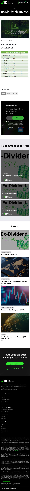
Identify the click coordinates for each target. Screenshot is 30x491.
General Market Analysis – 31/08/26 (13, 310)
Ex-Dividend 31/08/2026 (9, 193)
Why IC (2, 426)
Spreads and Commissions (7, 409)
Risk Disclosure (18, 450)
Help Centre (3, 424)
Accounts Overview (5, 399)
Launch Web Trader (5, 404)
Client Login (22, 2)
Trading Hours (4, 414)
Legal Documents (5, 430)
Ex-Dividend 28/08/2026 (9, 210)
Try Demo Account (14, 368)
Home (15, 8)
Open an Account (5, 401)
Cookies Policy (4, 484)
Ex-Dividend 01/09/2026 (12, 176)
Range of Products (5, 411)
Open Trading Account (15, 363)
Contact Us (3, 433)
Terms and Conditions (6, 483)
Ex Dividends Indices (15, 11)
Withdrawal (3, 418)
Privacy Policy (11, 128)
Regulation (3, 428)
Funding (3, 416)
